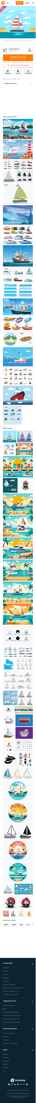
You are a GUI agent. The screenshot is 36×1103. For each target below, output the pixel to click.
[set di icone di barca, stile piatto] (17, 414)
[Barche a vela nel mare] (17, 128)
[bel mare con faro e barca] (17, 148)
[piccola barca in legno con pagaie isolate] (10, 376)
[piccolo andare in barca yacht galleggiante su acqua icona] (10, 994)
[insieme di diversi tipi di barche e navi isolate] (12, 174)
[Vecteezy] (3, 3)
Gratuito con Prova (18, 58)
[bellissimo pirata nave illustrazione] (10, 1092)
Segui (29, 51)
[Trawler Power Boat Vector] (17, 278)
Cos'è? (18, 79)
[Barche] (17, 257)
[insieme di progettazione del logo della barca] (12, 452)
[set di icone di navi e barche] (11, 199)
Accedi (27, 3)
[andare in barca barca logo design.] (11, 852)
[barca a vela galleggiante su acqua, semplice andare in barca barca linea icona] (10, 978)
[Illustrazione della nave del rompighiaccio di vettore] (17, 432)
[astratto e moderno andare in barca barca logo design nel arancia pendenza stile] (9, 865)
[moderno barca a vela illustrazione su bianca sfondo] (8, 1051)
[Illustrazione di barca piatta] (9, 474)
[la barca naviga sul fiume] (17, 237)
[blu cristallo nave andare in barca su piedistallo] (24, 730)
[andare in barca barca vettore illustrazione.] (11, 827)
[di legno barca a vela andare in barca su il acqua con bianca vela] (9, 839)
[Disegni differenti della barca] (17, 345)
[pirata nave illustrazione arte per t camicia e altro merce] (10, 1076)
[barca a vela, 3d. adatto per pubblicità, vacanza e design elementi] (11, 487)
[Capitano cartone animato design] (10, 551)
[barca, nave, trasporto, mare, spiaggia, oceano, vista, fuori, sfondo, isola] (17, 329)
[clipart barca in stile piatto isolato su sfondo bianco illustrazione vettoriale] (17, 216)
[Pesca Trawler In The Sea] (17, 394)
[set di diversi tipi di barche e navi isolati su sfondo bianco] (17, 296)
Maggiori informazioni (11, 82)
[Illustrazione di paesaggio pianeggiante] (10, 361)
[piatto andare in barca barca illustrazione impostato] (11, 877)
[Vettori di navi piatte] (8, 163)
